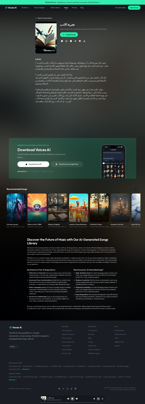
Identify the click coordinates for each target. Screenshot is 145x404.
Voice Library (55, 8)
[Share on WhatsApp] (66, 41)
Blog (82, 8)
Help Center (92, 346)
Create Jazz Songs (109, 377)
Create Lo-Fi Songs (124, 377)
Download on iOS (35, 164)
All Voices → (26, 369)
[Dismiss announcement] (142, 2)
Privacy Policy (119, 330)
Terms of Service (120, 334)
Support (117, 346)
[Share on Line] (80, 41)
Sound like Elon (28, 366)
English (12, 347)
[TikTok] (71, 388)
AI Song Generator (68, 342)
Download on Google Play (68, 164)
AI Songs (91, 334)
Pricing (74, 8)
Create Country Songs (75, 377)
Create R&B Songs (60, 377)
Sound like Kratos (69, 366)
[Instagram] (67, 388)
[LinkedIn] (75, 388)
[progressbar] (72, 402)
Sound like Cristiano (94, 366)
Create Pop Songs (15, 377)
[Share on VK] (75, 41)
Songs (66, 8)
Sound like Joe (81, 366)
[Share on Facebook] (62, 41)
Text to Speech (67, 330)
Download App (120, 8)
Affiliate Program (94, 353)
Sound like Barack (109, 366)
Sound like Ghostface (41, 366)
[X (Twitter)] (63, 388)
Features (25, 8)
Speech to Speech (68, 334)
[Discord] (59, 388)
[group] (72, 402)
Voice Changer (39, 8)
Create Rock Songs (45, 377)
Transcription (66, 346)
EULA (116, 338)
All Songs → (12, 380)
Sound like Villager (123, 366)
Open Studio (134, 8)
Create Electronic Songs (93, 377)
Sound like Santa (55, 366)
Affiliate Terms (119, 342)
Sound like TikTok (14, 369)
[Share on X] (71, 41)
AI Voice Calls (66, 353)
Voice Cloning (66, 338)
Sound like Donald (15, 366)
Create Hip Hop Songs (30, 377)
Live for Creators (94, 349)
